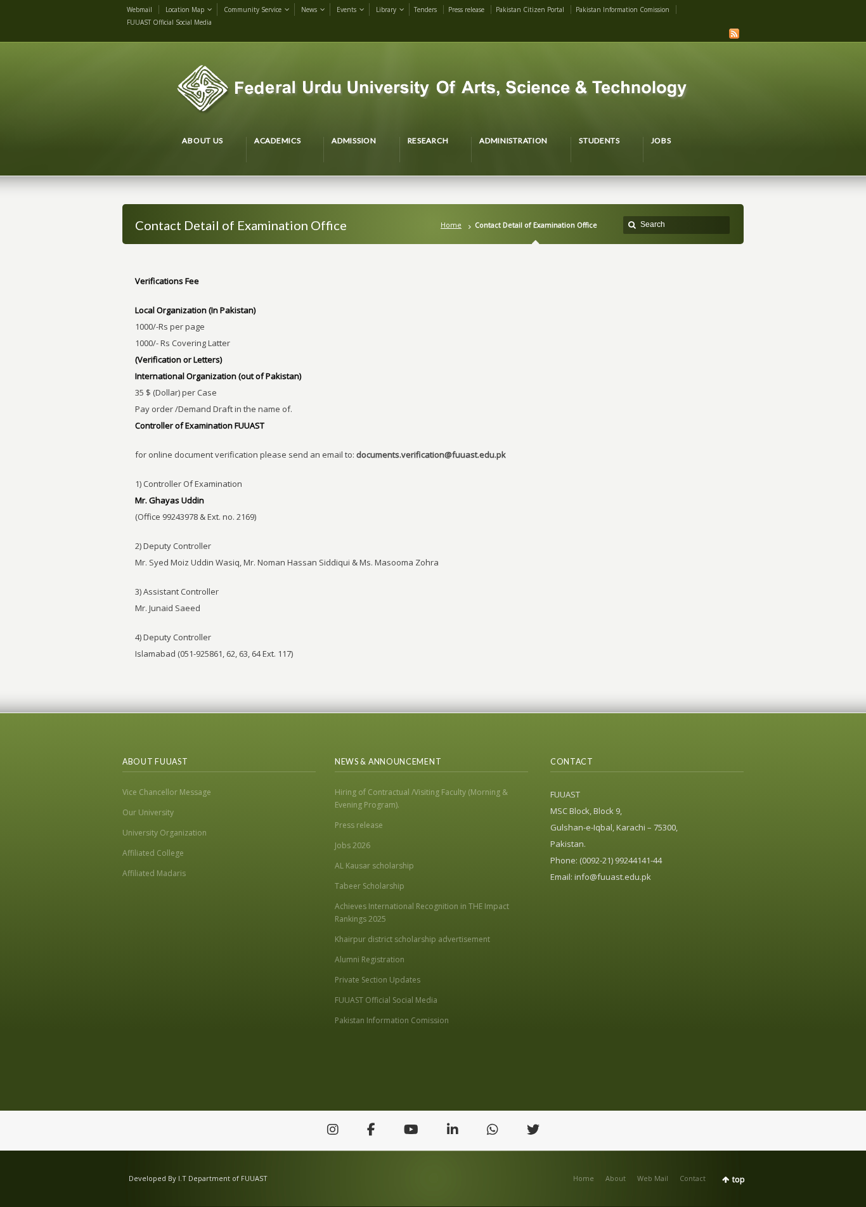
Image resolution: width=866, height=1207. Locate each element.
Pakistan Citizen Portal (530, 9)
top (738, 1179)
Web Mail (652, 1178)
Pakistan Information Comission (622, 9)
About (615, 1178)
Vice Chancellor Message (166, 792)
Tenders (425, 9)
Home (451, 224)
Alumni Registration (369, 959)
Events (346, 9)
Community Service (252, 9)
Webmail (139, 9)
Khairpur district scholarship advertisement (412, 939)
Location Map (184, 9)
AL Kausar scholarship (374, 865)
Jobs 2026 (352, 845)
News (309, 9)
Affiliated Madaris (154, 873)
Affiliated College (153, 853)
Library (386, 9)
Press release (466, 9)
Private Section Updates (377, 979)
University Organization (164, 832)
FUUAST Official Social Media (169, 22)
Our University (148, 812)
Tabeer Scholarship (369, 886)
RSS (734, 34)
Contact (693, 1178)
